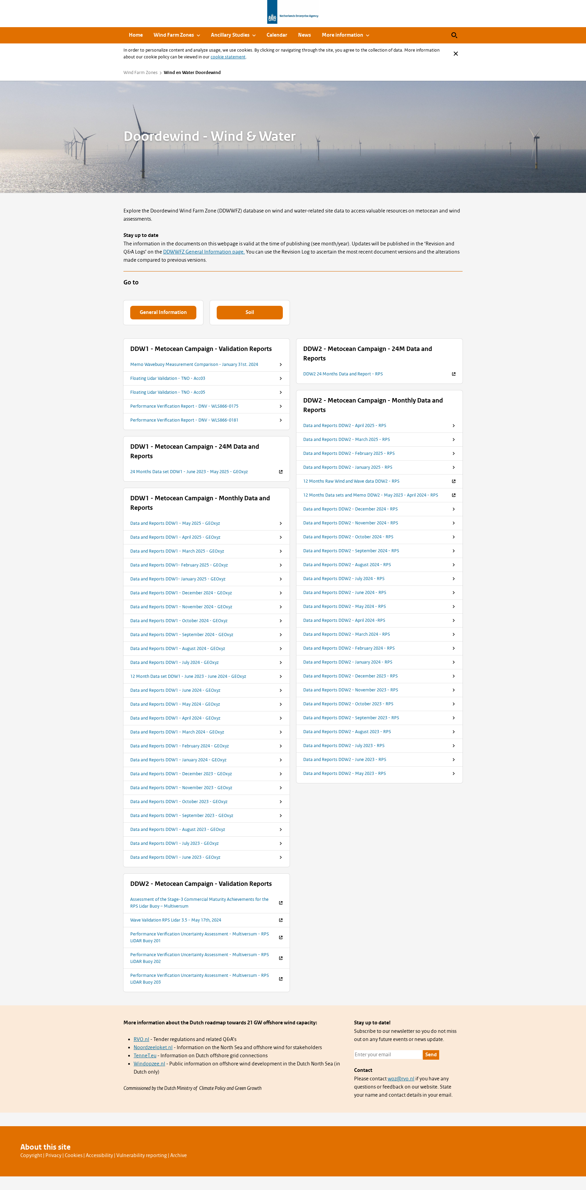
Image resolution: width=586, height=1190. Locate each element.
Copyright (31, 1155)
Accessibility (99, 1155)
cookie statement (228, 57)
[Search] (454, 35)
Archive (178, 1155)
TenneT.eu (145, 1056)
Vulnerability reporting (141, 1155)
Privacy (53, 1155)
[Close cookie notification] (456, 53)
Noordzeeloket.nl (153, 1047)
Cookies (73, 1155)
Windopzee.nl (149, 1064)
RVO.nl (141, 1039)
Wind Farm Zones (140, 72)
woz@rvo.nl (401, 1079)
